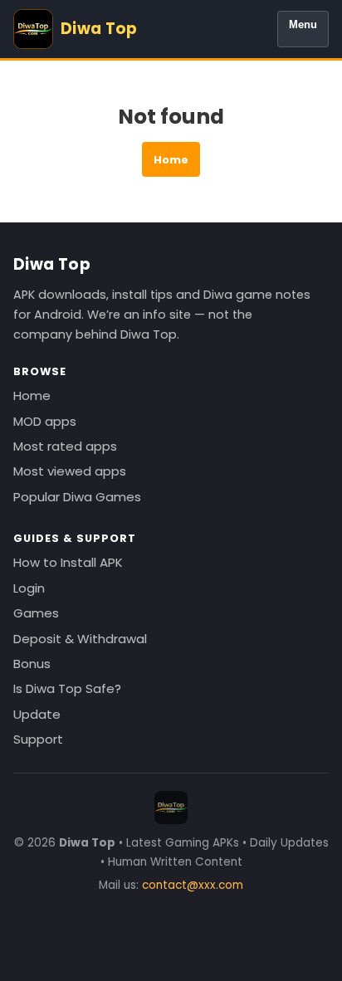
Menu (303, 24)
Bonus (32, 663)
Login (29, 588)
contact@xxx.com (192, 885)
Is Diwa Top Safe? (67, 688)
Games (36, 613)
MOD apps (44, 421)
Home (171, 160)
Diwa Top (51, 264)
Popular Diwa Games (77, 496)
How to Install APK (68, 562)
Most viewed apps (69, 471)
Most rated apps (65, 446)
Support (38, 739)
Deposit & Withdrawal (80, 638)
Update (37, 714)
